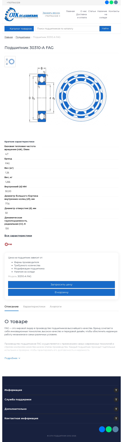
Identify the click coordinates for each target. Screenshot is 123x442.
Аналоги (56, 306)
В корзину (61, 292)
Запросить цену (61, 284)
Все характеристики (18, 235)
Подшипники (23, 37)
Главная (70, 11)
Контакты (114, 11)
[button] (116, 390)
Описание (11, 306)
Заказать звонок (51, 13)
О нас (83, 11)
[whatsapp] (111, 2)
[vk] (107, 2)
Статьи (92, 11)
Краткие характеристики (19, 141)
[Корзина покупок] (115, 28)
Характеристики (34, 306)
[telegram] (116, 2)
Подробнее (10, 358)
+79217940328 (13, 2)
